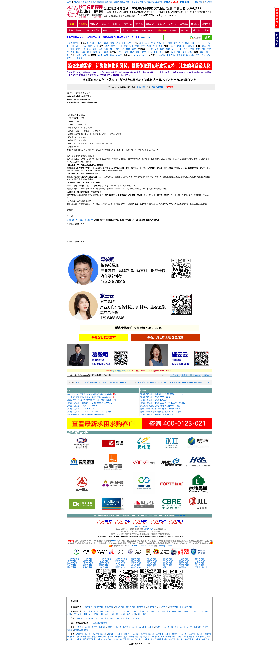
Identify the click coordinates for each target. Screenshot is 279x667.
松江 (149, 2)
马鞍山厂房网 (81, 618)
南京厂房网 (199, 565)
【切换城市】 (73, 43)
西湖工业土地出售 (83, 637)
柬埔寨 (119, 55)
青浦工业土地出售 (114, 627)
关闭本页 (196, 375)
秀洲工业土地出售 (168, 637)
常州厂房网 (165, 611)
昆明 (202, 52)
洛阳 (72, 49)
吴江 (164, 43)
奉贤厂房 (173, 24)
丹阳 (72, 46)
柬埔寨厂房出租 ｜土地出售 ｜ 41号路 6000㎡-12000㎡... (89, 403)
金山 (157, 2)
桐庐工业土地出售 (147, 634)
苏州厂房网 (103, 565)
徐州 (96, 46)
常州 (86, 2)
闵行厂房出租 (104, 563)
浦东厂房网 (199, 559)
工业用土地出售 (201, 567)
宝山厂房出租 (168, 561)
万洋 (198, 55)
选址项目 (206, 24)
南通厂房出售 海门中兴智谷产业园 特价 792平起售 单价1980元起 (101, 382)
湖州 (102, 2)
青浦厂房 (94, 24)
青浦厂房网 (167, 559)
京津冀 (125, 30)
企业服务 (185, 30)
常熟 (159, 43)
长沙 (117, 49)
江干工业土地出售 (115, 637)
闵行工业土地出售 (178, 627)
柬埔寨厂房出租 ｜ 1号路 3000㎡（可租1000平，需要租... (89, 412)
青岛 (106, 52)
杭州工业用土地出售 (159, 639)
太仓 (147, 43)
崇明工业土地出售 (81, 630)
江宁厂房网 (77, 614)
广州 (121, 52)
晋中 (180, 49)
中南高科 (171, 55)
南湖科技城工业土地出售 (149, 637)
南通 (98, 2)
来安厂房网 (103, 567)
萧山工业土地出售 (100, 634)
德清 (126, 46)
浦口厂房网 (87, 614)
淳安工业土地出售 (131, 634)
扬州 (205, 43)
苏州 (82, 2)
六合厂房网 (109, 614)
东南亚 (135, 30)
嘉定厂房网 (135, 559)
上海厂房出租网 (73, 559)
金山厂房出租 (120, 563)
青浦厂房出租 (184, 561)
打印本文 (185, 375)
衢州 (155, 46)
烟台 (100, 52)
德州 (89, 52)
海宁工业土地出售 (142, 639)
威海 (95, 52)
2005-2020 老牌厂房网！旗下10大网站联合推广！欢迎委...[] (91, 394)
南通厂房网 (176, 611)
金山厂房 (161, 24)
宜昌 (89, 49)
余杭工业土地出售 (195, 634)
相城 (170, 43)
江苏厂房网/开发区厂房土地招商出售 (116, 72)
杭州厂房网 (120, 614)
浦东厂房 (139, 24)
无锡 (90, 2)
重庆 (100, 49)
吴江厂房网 (120, 611)
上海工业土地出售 (83, 627)
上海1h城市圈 (75, 30)
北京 (151, 49)
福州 (173, 52)
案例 (207, 30)
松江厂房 (105, 24)
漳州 (179, 52)
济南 (192, 49)
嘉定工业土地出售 (99, 627)
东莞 (126, 52)
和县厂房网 (87, 567)
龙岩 (189, 52)
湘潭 (128, 49)
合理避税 (182, 567)
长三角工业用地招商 (99, 623)
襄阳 (94, 49)
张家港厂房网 (184, 565)
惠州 (138, 52)
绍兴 (143, 46)
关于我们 (197, 30)
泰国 (106, 55)
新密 (78, 49)
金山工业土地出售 (146, 627)
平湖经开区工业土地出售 (92, 639)
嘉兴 (94, 2)
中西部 (106, 30)
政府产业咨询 (148, 30)
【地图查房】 (78, 58)
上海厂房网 (141, 87)
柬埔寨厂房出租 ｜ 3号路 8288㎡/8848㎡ (83, 406)
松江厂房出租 (88, 563)
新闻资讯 (174, 30)
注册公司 (150, 567)
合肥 (115, 2)
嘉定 (133, 2)
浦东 (145, 2)
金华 (160, 46)
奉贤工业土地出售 (162, 627)
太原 (174, 49)
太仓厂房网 (119, 565)
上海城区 (184, 24)
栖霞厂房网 (98, 614)
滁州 (185, 46)
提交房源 (198, 2)
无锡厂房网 (155, 611)
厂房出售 (83, 24)
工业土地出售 (83, 634)
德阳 (111, 49)
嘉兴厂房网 (135, 561)
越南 (112, 55)
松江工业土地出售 (130, 627)
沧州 (72, 52)
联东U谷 (190, 55)
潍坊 (84, 52)
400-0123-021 (149, 15)
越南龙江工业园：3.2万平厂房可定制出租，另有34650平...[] (91, 400)
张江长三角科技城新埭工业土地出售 (191, 637)
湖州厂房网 (142, 614)
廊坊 (162, 49)
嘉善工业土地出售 (111, 639)
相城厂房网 (131, 611)
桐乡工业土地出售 (175, 639)
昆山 (153, 43)
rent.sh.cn (114, 541)
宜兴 (181, 43)
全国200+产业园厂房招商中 (80, 220)
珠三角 (116, 30)
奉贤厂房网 (119, 561)
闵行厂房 (128, 24)
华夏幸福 (180, 55)
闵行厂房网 (87, 561)
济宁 (198, 49)
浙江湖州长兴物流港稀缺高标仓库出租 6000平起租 (87, 415)
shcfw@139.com (166, 546)
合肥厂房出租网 (121, 559)
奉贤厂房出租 (136, 563)
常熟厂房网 (151, 565)
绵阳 (203, 49)
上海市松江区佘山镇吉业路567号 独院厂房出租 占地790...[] (91, 397)
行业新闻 (136, 527)
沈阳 (185, 49)
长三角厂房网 (90, 72)
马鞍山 (191, 46)
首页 (72, 24)
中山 (150, 52)
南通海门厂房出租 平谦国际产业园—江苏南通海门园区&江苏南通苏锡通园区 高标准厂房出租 (174, 382)
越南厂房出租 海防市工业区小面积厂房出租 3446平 (160, 409)
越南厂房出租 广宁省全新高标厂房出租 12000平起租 (160, 412)
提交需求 (208, 2)
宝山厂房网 (151, 559)
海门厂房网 (178, 72)
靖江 (199, 43)
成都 (105, 49)
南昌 (204, 46)
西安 (123, 2)
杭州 (106, 2)
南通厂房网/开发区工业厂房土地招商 (153, 72)
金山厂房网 (103, 561)
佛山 (155, 52)
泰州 (193, 43)
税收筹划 (166, 567)
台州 (149, 46)
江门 (132, 52)
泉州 (184, 52)
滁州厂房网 (114, 618)
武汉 (119, 2)
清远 (161, 52)
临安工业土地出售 (163, 634)
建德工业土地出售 (115, 634)
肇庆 (144, 52)
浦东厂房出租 (72, 563)
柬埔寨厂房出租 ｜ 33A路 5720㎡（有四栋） (157, 415)
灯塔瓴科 (161, 55)
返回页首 (207, 375)
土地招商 (195, 24)
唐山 (78, 52)
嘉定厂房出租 (152, 561)
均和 (203, 55)
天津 (128, 2)
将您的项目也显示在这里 (120, 371)
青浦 (141, 2)
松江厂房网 (71, 561)
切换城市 (76, 2)
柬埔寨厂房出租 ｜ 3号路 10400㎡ (80, 409)
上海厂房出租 (200, 561)
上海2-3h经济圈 (92, 30)
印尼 (100, 55)
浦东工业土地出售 (194, 627)
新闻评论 (174, 375)
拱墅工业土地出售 (99, 637)
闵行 (153, 2)
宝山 (137, 2)
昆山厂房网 (135, 565)
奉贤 (161, 2)
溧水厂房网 (71, 567)
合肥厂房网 (135, 618)
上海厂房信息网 (105, 559)
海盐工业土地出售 (127, 639)
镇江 (187, 43)
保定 (168, 49)
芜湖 (179, 46)
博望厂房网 (104, 618)
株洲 (123, 49)
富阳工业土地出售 (179, 634)
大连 (84, 55)
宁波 (137, 46)
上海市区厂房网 (186, 607)
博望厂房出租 (120, 567)
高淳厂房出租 (136, 567)
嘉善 (113, 46)
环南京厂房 (187, 611)
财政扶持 (162, 30)
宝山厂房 (150, 24)
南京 (111, 2)
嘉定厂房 (117, 24)
